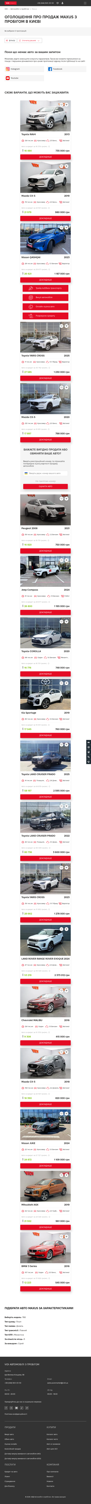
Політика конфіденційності (16, 1414)
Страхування (10, 1481)
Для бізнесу (9, 1486)
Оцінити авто (45, 486)
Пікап (18, 1322)
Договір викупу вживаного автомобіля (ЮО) (23, 1459)
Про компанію (52, 1472)
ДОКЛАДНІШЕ (45, 157)
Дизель (19, 1326)
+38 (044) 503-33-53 (13, 1383)
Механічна (19, 1335)
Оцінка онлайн (11, 1444)
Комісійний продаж (13, 1449)
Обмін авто (9, 1439)
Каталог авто (52, 1434)
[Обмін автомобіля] (88, 747)
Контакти (50, 1486)
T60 (24, 1317)
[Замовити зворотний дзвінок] (88, 761)
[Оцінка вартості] (88, 752)
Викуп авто (9, 1434)
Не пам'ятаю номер (45, 481)
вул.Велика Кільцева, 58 (14, 1375)
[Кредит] (88, 756)
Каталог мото (52, 1439)
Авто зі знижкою (53, 1444)
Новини (50, 1481)
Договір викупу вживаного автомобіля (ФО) (23, 1454)
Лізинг (7, 1476)
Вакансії (50, 1476)
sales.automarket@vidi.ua (57, 1383)
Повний (23, 1330)
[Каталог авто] (88, 742)
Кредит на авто (11, 1472)
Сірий (21, 1344)
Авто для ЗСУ (52, 1449)
